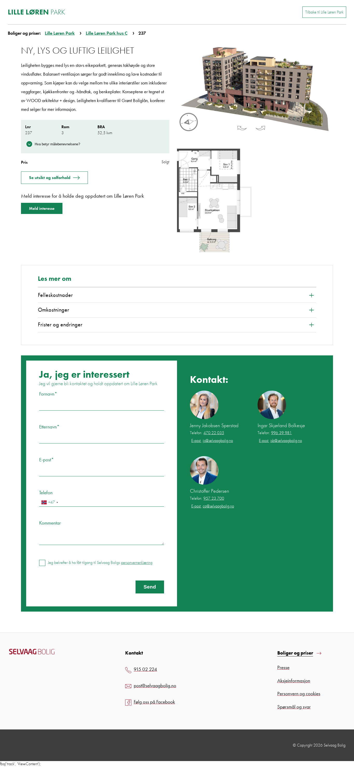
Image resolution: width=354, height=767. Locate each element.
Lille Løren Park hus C (107, 33)
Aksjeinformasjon (293, 680)
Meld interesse (41, 208)
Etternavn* (49, 427)
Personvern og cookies (298, 693)
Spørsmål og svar (294, 707)
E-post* (46, 459)
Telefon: (207, 432)
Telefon (46, 492)
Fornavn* (48, 394)
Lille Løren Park (60, 33)
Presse (283, 667)
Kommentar (50, 523)
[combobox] (49, 502)
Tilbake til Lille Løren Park (324, 12)
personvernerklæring (136, 562)
